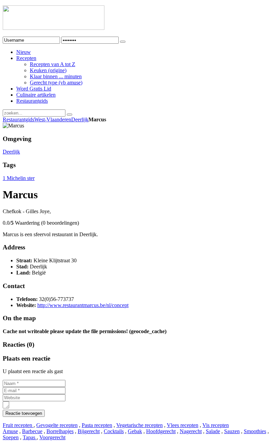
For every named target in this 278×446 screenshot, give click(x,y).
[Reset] (69, 115)
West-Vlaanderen (52, 119)
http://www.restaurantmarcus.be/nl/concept (82, 305)
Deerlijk (79, 119)
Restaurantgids (18, 119)
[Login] (122, 42)
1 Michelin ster (19, 178)
